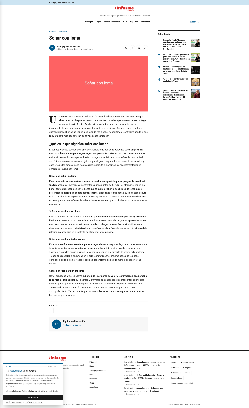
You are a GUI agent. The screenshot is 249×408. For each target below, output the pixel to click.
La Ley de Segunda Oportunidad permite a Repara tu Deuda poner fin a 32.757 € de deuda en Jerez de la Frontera (176, 57)
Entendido (33, 397)
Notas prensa (176, 373)
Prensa (187, 373)
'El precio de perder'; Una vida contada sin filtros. (175, 80)
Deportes (134, 22)
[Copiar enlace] (145, 47)
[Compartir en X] (125, 47)
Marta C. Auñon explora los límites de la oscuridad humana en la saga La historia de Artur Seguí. (176, 70)
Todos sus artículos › (72, 325)
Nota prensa (187, 368)
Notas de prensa (187, 363)
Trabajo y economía (112, 22)
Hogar (98, 22)
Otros (91, 383)
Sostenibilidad (176, 378)
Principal (89, 22)
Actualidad (145, 22)
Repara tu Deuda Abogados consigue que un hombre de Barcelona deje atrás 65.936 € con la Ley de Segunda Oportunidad (175, 44)
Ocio (125, 22)
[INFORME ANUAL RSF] (124, 9)
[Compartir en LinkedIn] (138, 47)
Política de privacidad (175, 404)
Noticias (174, 363)
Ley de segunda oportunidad (182, 383)
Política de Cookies (192, 404)
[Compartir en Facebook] (132, 47)
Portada (52, 32)
